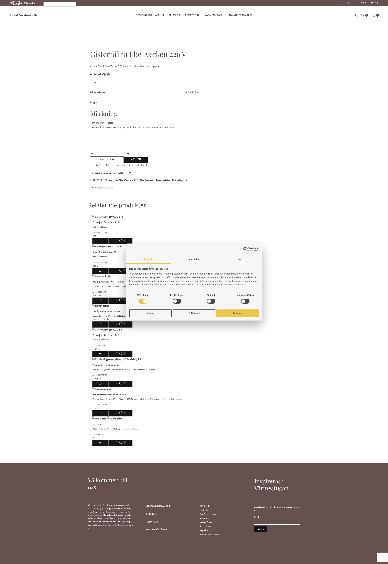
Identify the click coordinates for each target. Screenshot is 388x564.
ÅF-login (204, 510)
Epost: (256, 517)
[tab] (194, 187)
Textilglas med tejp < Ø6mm (106, 311)
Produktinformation (104, 187)
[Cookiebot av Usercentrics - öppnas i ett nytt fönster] (245, 249)
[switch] (177, 301)
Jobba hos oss (206, 526)
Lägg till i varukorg (106, 159)
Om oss (351, 3)
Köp (100, 324)
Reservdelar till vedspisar (171, 180)
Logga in (375, 3)
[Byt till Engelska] (29, 3)
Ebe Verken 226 (129, 180)
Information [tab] (194, 259)
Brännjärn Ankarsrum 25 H (105, 252)
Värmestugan (213, 15)
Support (363, 3)
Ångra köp (204, 518)
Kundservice (206, 506)
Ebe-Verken (147, 180)
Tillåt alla (237, 313)
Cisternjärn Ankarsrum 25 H (106, 222)
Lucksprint (97, 424)
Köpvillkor (204, 530)
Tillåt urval (194, 313)
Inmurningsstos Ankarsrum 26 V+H (109, 394)
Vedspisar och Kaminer (150, 15)
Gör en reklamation (208, 514)
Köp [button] (100, 241)
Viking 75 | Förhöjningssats (105, 364)
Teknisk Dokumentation (209, 534)
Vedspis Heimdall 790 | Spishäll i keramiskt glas (115, 281)
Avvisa (150, 313)
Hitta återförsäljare (156, 529)
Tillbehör (174, 15)
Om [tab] (239, 259)
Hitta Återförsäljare (239, 15)
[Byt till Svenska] (16, 3)
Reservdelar (192, 15)
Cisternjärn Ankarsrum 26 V (106, 335)
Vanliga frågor (206, 522)
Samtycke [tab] (148, 259)
